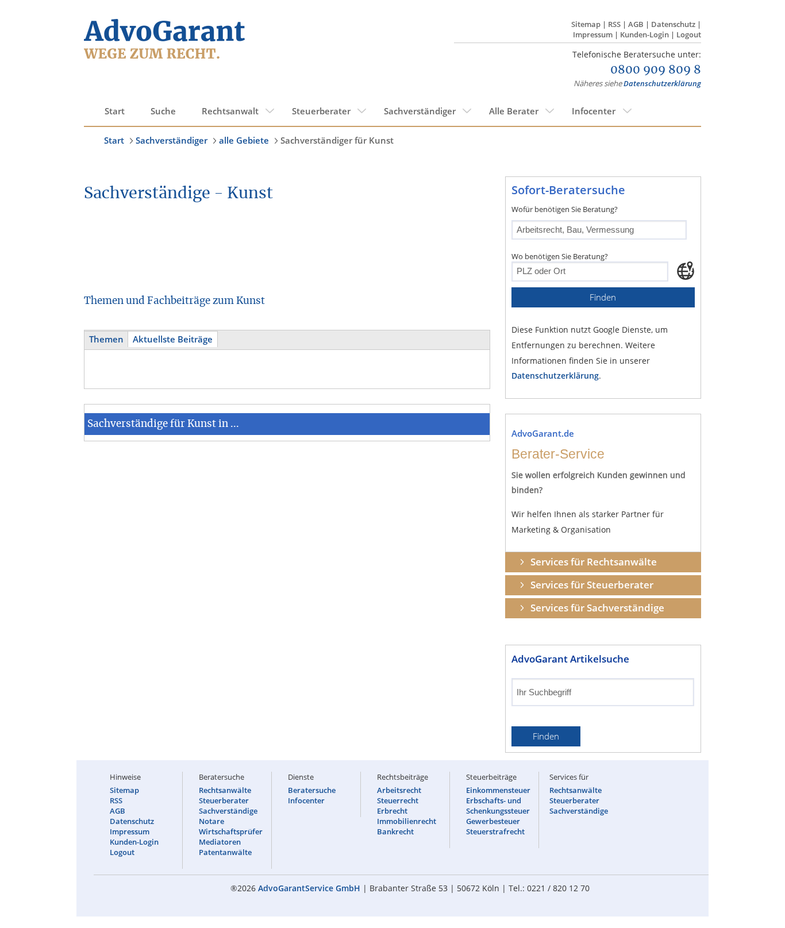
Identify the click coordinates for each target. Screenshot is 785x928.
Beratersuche (312, 790)
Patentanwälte (225, 852)
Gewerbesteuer (493, 821)
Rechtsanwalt (230, 111)
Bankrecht (395, 831)
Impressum (593, 34)
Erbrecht (392, 811)
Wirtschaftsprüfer (231, 831)
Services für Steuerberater (591, 584)
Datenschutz (673, 24)
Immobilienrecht (406, 821)
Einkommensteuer (498, 790)
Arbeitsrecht (399, 790)
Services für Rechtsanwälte (593, 561)
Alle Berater (513, 111)
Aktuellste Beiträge (173, 339)
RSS (614, 24)
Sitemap (586, 24)
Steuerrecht (397, 800)
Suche (163, 111)
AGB (636, 24)
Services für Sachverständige (597, 607)
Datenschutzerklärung (662, 83)
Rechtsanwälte (225, 790)
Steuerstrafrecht (495, 831)
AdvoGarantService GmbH (309, 888)
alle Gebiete (244, 140)
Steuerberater (321, 111)
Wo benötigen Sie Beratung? (559, 256)
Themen (106, 339)
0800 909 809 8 (655, 70)
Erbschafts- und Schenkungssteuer (498, 805)
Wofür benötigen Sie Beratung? (564, 209)
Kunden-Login (644, 34)
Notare (211, 821)
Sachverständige (228, 811)
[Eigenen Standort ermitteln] (685, 270)
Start (115, 111)
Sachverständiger (420, 111)
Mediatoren (220, 842)
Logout (688, 34)
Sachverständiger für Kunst (337, 140)
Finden (603, 297)
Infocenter (593, 111)
